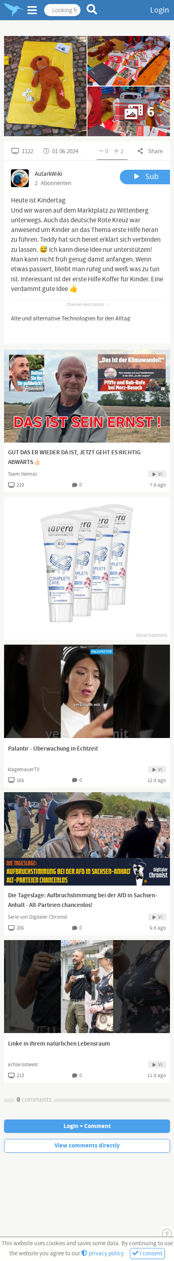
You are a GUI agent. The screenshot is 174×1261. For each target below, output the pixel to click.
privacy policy (106, 1253)
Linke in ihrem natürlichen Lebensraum (59, 1044)
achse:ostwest (23, 1064)
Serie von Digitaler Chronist (37, 917)
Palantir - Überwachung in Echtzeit (53, 749)
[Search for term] (92, 9)
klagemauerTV (24, 769)
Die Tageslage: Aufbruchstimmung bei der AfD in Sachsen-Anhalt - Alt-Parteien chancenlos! (82, 900)
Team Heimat (22, 474)
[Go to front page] (13, 10)
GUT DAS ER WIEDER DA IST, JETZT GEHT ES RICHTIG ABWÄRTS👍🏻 (74, 457)
